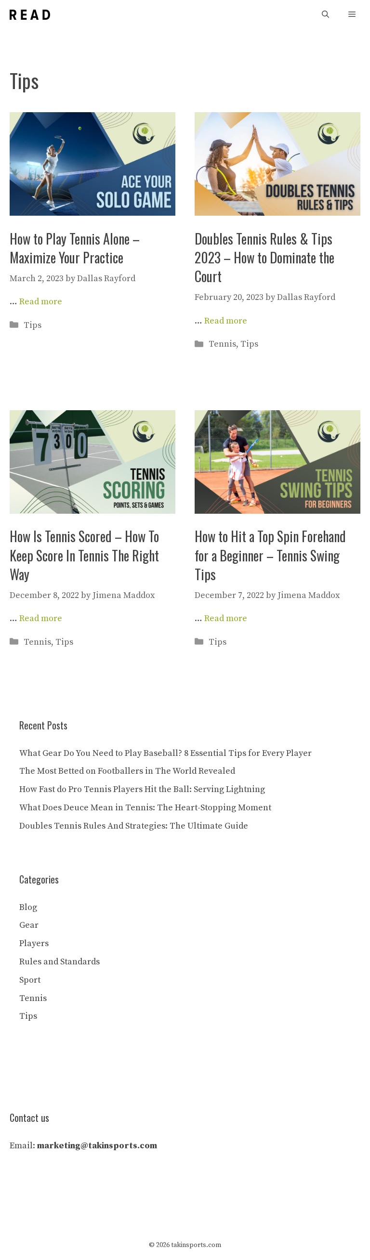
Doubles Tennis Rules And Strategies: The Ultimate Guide (133, 825)
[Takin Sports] (30, 15)
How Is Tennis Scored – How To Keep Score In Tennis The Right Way (84, 555)
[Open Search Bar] (325, 15)
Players (34, 943)
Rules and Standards (59, 961)
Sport (29, 980)
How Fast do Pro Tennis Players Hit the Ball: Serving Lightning (142, 789)
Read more (40, 301)
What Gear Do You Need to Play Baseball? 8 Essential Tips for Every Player (165, 753)
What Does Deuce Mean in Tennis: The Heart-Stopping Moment (145, 807)
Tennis (222, 344)
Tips (32, 325)
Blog (28, 907)
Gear (29, 925)
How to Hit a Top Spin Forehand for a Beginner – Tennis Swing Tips (270, 555)
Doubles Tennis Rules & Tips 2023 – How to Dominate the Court (264, 257)
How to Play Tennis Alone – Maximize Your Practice (75, 248)
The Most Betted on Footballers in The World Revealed (127, 771)
